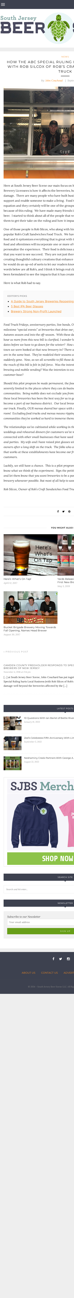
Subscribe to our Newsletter (23, 916)
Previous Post (16, 651)
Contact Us (49, 972)
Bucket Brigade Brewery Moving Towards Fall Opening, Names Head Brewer (30, 629)
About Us (28, 972)
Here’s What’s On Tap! (17, 579)
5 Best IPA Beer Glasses (27, 306)
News (65, 56)
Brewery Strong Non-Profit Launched (36, 311)
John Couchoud (54, 80)
